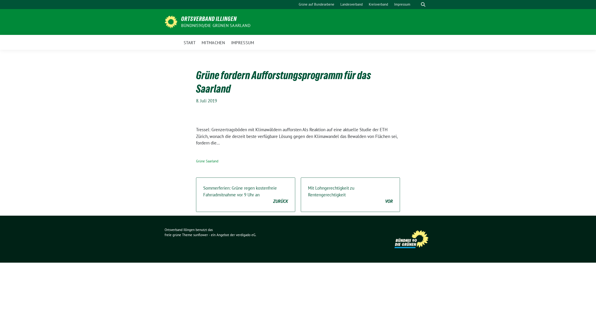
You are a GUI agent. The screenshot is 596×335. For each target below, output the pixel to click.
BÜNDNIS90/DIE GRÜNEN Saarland (216, 25)
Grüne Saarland (207, 161)
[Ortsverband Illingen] (171, 21)
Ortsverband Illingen (209, 18)
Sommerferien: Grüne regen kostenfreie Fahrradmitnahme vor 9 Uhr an (245, 194)
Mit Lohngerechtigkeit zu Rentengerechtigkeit (350, 194)
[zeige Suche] (423, 4)
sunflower (200, 235)
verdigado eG (245, 235)
